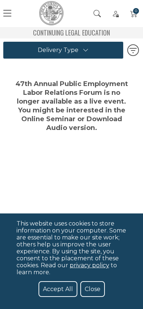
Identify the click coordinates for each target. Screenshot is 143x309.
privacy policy (89, 265)
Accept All (58, 289)
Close (92, 289)
